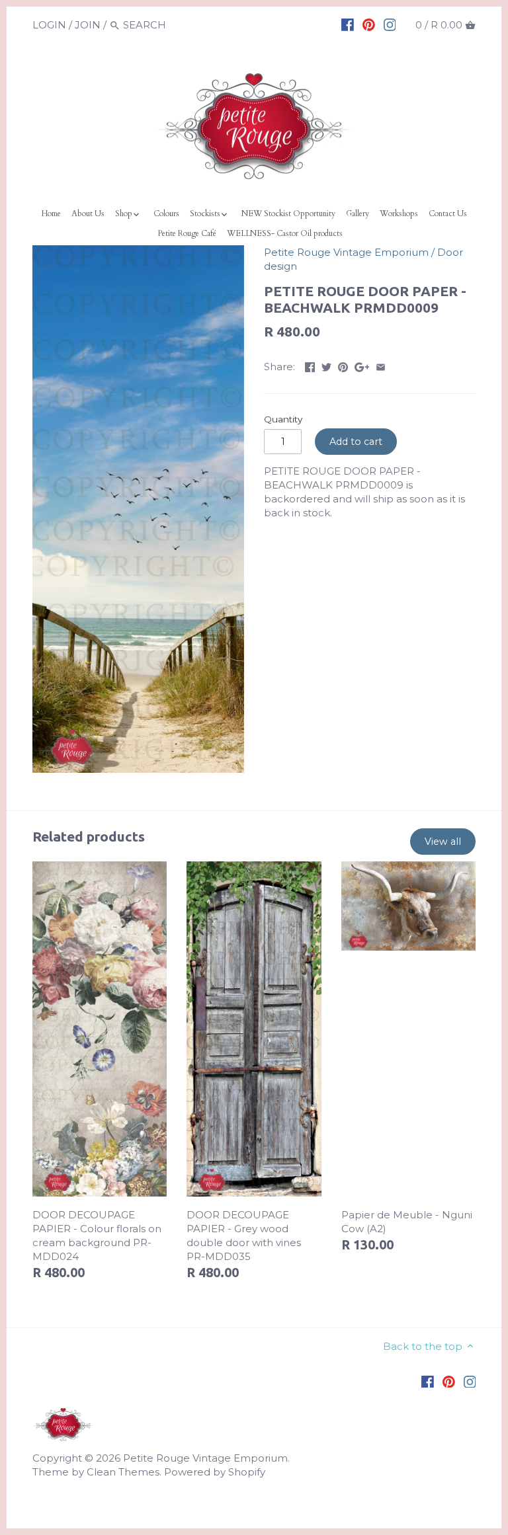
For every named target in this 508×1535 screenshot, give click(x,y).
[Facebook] (347, 24)
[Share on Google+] (362, 365)
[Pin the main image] (343, 365)
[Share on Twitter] (326, 365)
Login (49, 25)
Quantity (283, 419)
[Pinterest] (368, 24)
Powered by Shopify (214, 1472)
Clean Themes (123, 1472)
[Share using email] (381, 365)
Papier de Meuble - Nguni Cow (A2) (406, 1221)
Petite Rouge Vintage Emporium (346, 252)
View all (443, 841)
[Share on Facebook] (310, 365)
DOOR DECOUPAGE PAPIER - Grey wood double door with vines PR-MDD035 (244, 1235)
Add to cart (355, 442)
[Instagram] (390, 24)
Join (88, 25)
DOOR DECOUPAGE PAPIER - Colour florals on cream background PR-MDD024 (96, 1235)
